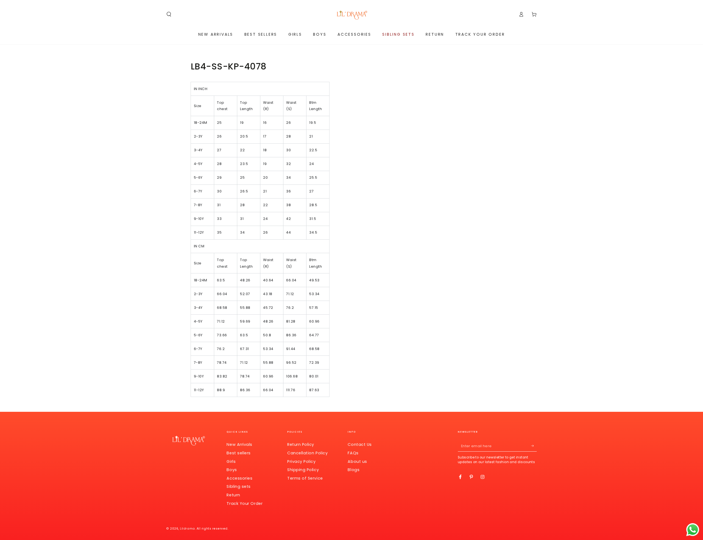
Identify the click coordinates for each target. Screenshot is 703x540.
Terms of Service (305, 478)
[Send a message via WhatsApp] (692, 529)
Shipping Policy (303, 469)
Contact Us (360, 444)
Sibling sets (238, 486)
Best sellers (238, 453)
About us (357, 461)
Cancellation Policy (307, 453)
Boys (232, 469)
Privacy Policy (301, 461)
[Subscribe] (534, 445)
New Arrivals (239, 444)
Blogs (353, 469)
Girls (231, 461)
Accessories (239, 478)
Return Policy (300, 444)
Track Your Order (245, 503)
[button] (169, 14)
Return (233, 495)
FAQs (353, 453)
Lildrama (187, 529)
